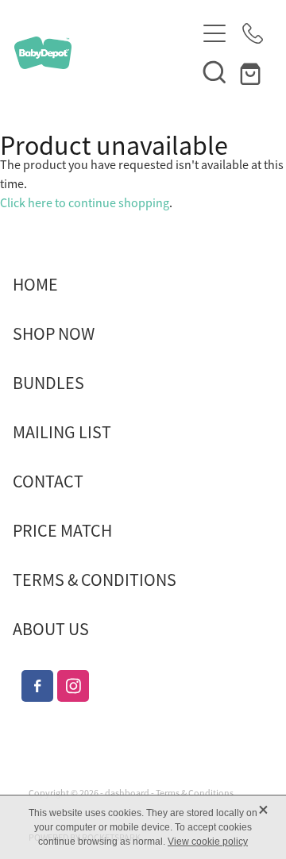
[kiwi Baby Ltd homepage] (104, 53)
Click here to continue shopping (84, 203)
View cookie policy (208, 841)
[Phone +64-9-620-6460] (253, 33)
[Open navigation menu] (214, 33)
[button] (214, 71)
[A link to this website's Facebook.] (37, 686)
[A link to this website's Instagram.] (73, 686)
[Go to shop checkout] (253, 71)
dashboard (127, 793)
